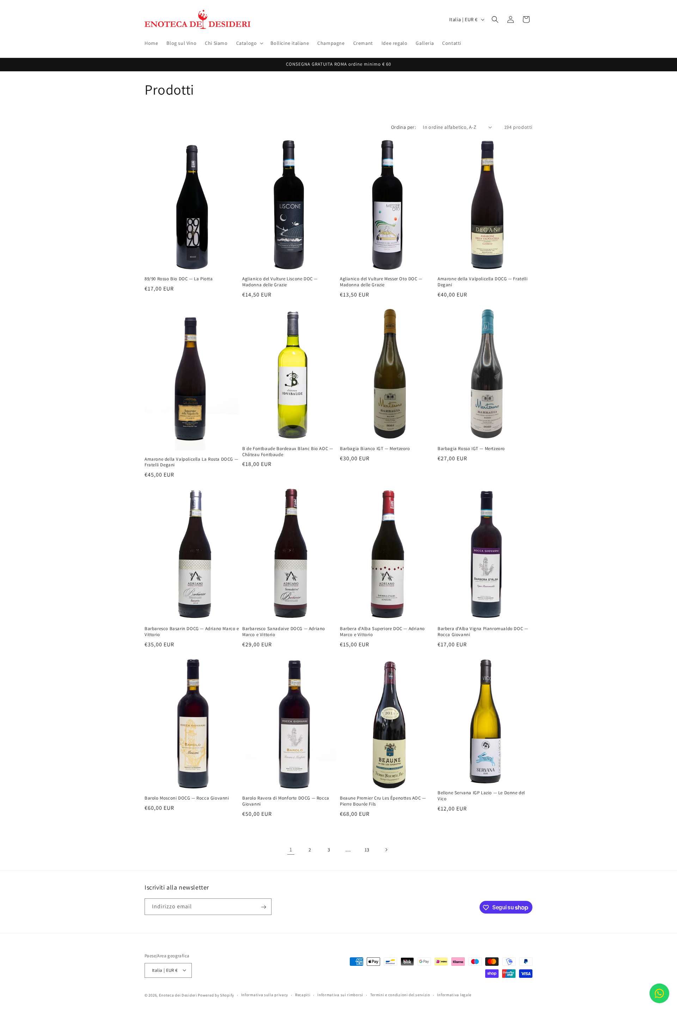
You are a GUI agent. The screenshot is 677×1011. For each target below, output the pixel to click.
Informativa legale (454, 994)
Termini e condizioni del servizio (400, 994)
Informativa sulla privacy (264, 994)
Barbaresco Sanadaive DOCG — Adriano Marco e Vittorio (283, 632)
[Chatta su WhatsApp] (659, 993)
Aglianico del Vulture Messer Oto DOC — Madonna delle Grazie (381, 282)
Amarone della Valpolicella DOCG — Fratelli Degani (482, 282)
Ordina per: (403, 127)
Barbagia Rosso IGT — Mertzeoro (471, 448)
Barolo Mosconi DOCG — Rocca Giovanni (187, 798)
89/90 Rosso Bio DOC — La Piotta (179, 279)
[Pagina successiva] (386, 849)
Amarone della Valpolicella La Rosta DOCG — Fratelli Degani (191, 462)
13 (367, 850)
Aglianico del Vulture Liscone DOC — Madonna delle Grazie (280, 282)
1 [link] (290, 849)
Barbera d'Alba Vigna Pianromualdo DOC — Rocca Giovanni (483, 632)
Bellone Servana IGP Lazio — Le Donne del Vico (481, 796)
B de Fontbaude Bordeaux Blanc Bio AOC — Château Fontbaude (287, 451)
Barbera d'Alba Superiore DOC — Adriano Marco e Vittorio (382, 632)
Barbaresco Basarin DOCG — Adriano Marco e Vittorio (192, 632)
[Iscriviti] (263, 907)
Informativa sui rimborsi (340, 994)
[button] (249, 43)
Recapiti (303, 994)
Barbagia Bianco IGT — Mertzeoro (375, 448)
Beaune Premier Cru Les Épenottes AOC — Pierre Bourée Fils (383, 801)
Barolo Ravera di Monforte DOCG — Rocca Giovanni (285, 801)
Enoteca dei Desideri (178, 994)
